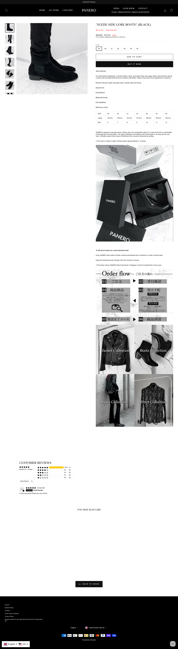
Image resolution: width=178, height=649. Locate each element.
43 (124, 49)
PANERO (89, 10)
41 (112, 49)
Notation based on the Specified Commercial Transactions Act (24, 620)
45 (137, 49)
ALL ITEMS (54, 10)
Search (7, 605)
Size (98, 45)
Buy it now (134, 64)
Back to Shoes (90, 584)
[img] (31, 488)
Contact (142, 8)
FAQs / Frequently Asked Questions (130, 12)
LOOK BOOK (129, 8)
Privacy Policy (9, 616)
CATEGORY (67, 10)
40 (105, 49)
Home (42, 10)
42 (118, 49)
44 (131, 49)
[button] (43, 467)
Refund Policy (9, 608)
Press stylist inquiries (12, 613)
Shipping (107, 37)
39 (99, 49)
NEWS (116, 8)
